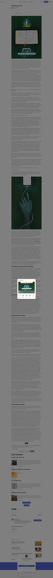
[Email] (26, 295)
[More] (33, 295)
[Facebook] (23, 295)
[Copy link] (19, 295)
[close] (34, 280)
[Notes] (30, 295)
